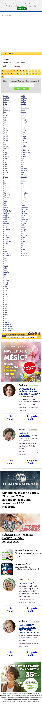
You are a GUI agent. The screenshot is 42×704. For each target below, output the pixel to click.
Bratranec (24, 219)
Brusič (5, 270)
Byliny (5, 318)
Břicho (23, 237)
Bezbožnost (25, 150)
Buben (5, 278)
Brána (23, 211)
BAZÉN (23, 112)
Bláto (4, 191)
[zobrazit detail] (9, 396)
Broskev (6, 258)
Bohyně (5, 243)
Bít (4, 181)
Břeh (22, 233)
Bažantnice (25, 108)
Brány (23, 215)
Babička (5, 96)
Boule (23, 191)
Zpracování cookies (21, 695)
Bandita (5, 130)
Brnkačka (24, 249)
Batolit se (24, 98)
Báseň (5, 164)
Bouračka (24, 193)
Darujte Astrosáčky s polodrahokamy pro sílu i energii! (27, 568)
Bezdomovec (25, 152)
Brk (22, 245)
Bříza (22, 243)
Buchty (5, 286)
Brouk (5, 262)
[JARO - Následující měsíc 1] (21, 362)
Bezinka (23, 156)
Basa (4, 162)
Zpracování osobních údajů (7, 695)
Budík (5, 290)
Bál (4, 108)
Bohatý (5, 239)
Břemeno (24, 235)
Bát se (5, 170)
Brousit (5, 266)
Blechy (5, 201)
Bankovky (6, 138)
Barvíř (5, 154)
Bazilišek (24, 114)
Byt (4, 320)
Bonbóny (24, 177)
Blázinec (6, 197)
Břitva (23, 241)
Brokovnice (25, 255)
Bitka (4, 183)
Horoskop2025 (34, 699)
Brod (22, 251)
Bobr (4, 231)
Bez (22, 148)
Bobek (5, 227)
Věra (27, 579)
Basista (5, 166)
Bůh (4, 300)
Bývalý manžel (8, 328)
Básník (5, 168)
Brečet (23, 227)
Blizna (5, 209)
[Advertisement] (21, 34)
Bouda (23, 189)
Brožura (5, 268)
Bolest (5, 251)
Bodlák (5, 235)
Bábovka (6, 98)
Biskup (5, 179)
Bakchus (6, 106)
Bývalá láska (7, 326)
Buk (4, 302)
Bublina (5, 282)
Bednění (24, 122)
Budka (5, 294)
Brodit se (24, 253)
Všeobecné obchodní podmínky (30, 693)
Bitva (4, 185)
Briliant (23, 239)
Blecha (5, 199)
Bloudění (6, 213)
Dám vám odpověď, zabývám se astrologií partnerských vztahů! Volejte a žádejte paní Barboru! (29, 396)
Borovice (24, 179)
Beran (23, 140)
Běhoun (23, 130)
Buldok (5, 304)
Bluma (5, 221)
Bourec (23, 197)
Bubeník (6, 280)
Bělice (23, 132)
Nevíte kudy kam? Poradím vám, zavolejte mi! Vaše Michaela (29, 632)
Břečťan (23, 231)
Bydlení (5, 314)
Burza (5, 308)
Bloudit (5, 215)
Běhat (23, 128)
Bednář (23, 120)
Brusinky (6, 272)
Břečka (23, 229)
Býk (4, 316)
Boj (4, 245)
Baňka (5, 132)
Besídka (23, 146)
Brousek (6, 264)
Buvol (5, 312)
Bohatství (6, 237)
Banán (5, 128)
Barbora (28, 385)
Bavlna (23, 100)
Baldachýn (6, 110)
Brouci (5, 260)
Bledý (5, 203)
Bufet (4, 298)
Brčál (22, 225)
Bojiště (5, 247)
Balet (4, 112)
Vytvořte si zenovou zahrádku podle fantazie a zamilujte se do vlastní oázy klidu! (28, 555)
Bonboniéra (7, 255)
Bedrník (23, 124)
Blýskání (6, 223)
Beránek (24, 142)
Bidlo (22, 164)
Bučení (5, 284)
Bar (4, 142)
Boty (22, 187)
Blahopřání (7, 187)
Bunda (5, 306)
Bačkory (6, 100)
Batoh (5, 174)
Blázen (5, 193)
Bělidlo (23, 134)
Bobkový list (7, 229)
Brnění (23, 247)
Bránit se (24, 213)
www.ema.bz (36, 701)
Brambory (24, 209)
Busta (5, 310)
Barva (5, 152)
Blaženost (6, 195)
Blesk (5, 205)
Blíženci (5, 207)
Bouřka (23, 201)
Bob (4, 225)
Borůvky (23, 181)
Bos (22, 183)
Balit (4, 120)
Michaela (29, 621)
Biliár (22, 174)
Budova (5, 296)
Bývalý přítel (7, 330)
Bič (22, 160)
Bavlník (23, 102)
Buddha (5, 288)
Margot (28, 429)
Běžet (23, 154)
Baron (5, 150)
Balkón (5, 122)
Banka (5, 134)
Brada (23, 205)
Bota (22, 185)
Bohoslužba (7, 241)
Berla (22, 144)
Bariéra (5, 146)
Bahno (5, 102)
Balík (4, 118)
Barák (5, 144)
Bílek (22, 172)
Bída (22, 162)
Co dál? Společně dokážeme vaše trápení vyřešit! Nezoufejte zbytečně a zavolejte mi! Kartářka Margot (28, 440)
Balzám (5, 126)
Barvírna (6, 156)
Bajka (5, 104)
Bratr (22, 217)
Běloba (23, 136)
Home (4, 15)
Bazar (23, 110)
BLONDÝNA (7, 211)
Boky (4, 249)
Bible (22, 158)
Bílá (22, 166)
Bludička (6, 217)
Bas (4, 160)
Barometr (6, 148)
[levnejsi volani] (21, 682)
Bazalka (23, 104)
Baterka (5, 172)
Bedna (23, 118)
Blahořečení (7, 189)
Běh (22, 126)
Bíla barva (24, 168)
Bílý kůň (5, 177)
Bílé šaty (24, 170)
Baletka (5, 116)
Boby (4, 233)
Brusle (5, 274)
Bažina (23, 116)
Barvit (5, 158)
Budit (4, 292)
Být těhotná (7, 324)
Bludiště (5, 219)
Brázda (23, 223)
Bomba (5, 253)
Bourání (23, 195)
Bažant (23, 106)
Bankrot (5, 140)
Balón (5, 124)
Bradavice (24, 207)
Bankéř (5, 136)
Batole (23, 96)
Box (22, 203)
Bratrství (24, 221)
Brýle (4, 276)
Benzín (23, 138)
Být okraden (7, 322)
